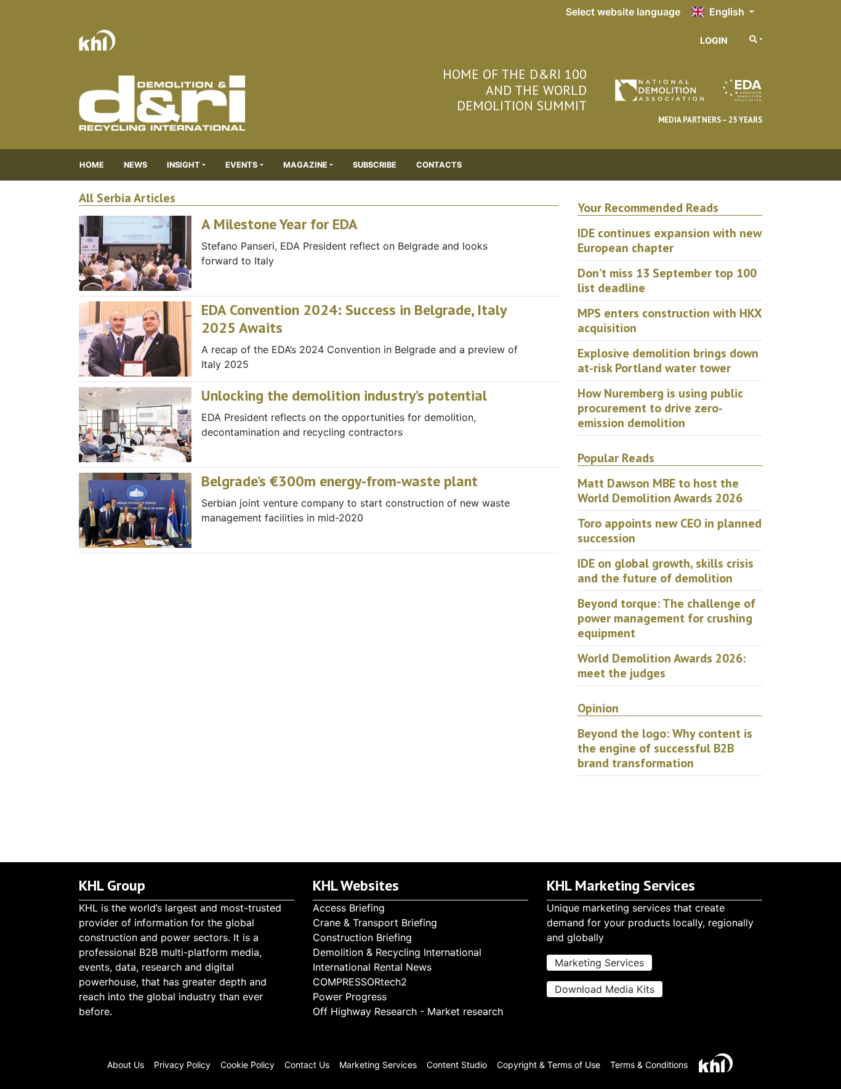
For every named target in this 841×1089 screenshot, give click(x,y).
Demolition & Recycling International (397, 952)
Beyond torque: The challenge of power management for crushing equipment (666, 618)
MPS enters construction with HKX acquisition (669, 320)
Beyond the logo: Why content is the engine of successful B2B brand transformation (664, 748)
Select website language (623, 12)
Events (241, 164)
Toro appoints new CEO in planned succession (669, 530)
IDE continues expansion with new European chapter (669, 240)
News (135, 164)
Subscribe (374, 164)
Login (714, 40)
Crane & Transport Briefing (375, 922)
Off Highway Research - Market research (408, 1011)
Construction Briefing (362, 937)
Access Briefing (349, 908)
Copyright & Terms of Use (548, 1064)
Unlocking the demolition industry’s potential (344, 395)
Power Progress (350, 996)
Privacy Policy (182, 1064)
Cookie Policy (247, 1064)
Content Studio (457, 1064)
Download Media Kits (604, 989)
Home (91, 164)
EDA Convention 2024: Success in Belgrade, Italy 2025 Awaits (353, 318)
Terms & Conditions (649, 1064)
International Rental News (372, 967)
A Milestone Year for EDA (279, 224)
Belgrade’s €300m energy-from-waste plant (339, 481)
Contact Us (306, 1064)
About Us (125, 1064)
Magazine (305, 164)
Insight (183, 164)
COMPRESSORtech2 (360, 982)
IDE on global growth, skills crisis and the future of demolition (665, 570)
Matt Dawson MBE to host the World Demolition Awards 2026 (659, 490)
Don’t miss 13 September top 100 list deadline (667, 280)
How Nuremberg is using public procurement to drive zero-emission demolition (660, 408)
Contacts (439, 164)
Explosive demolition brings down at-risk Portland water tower (668, 360)
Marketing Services (599, 962)
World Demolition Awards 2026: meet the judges (661, 665)
